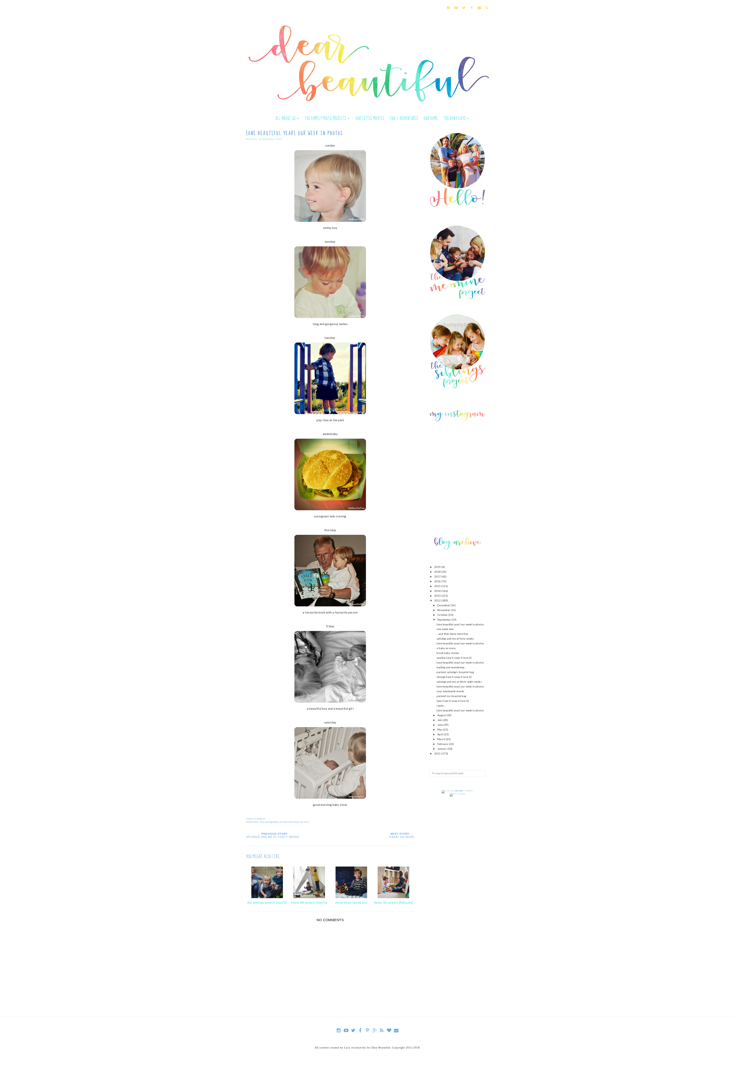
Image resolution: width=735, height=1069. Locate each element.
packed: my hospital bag (451, 696)
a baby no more (446, 648)
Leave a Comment (255, 818)
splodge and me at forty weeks (455, 638)
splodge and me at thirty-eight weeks (459, 681)
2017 (438, 576)
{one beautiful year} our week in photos (460, 624)
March (441, 739)
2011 (438, 753)
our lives (305, 822)
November (444, 610)
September (444, 619)
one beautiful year (289, 822)
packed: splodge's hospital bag (455, 672)
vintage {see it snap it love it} (454, 676)
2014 (438, 590)
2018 (438, 571)
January (442, 748)
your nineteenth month (450, 691)
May (440, 729)
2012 (438, 600)
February (443, 743)
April (440, 734)
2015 (438, 586)
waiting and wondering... (451, 667)
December (444, 605)
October (442, 614)
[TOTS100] (457, 793)
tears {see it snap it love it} (453, 700)
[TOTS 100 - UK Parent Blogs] (457, 790)
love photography (269, 822)
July (440, 720)
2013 (438, 595)
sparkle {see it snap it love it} (454, 657)
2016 (438, 581)
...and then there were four (453, 633)
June (440, 724)
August (442, 715)
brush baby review (448, 653)
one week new (445, 629)
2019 (438, 566)
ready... (441, 705)
